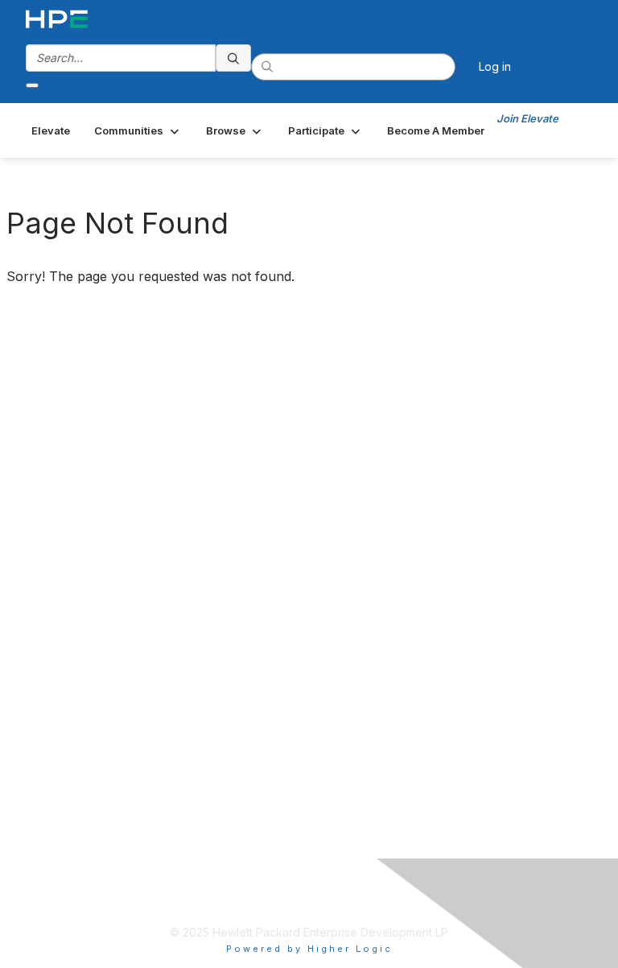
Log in (495, 66)
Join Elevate (527, 118)
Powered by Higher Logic (309, 948)
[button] (138, 130)
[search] (233, 58)
